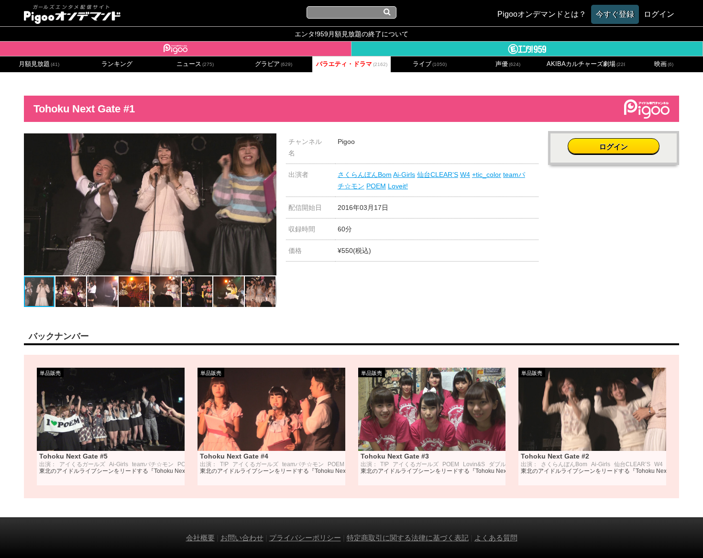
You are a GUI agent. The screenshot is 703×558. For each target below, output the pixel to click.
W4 (465, 174)
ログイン (613, 146)
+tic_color (486, 174)
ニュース (195, 64)
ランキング (116, 64)
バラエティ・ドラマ (351, 64)
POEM (376, 186)
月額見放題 (39, 64)
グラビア (273, 64)
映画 (663, 64)
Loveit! (398, 186)
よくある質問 (495, 538)
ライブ (430, 64)
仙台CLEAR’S (437, 174)
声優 (507, 64)
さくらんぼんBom (365, 174)
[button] (267, 142)
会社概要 (200, 538)
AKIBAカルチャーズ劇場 (586, 64)
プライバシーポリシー (305, 538)
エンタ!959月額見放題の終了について (351, 34)
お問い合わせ (242, 538)
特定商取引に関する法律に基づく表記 (408, 538)
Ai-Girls (404, 174)
